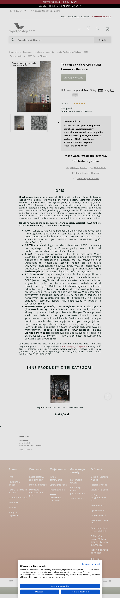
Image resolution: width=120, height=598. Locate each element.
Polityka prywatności (91, 564)
